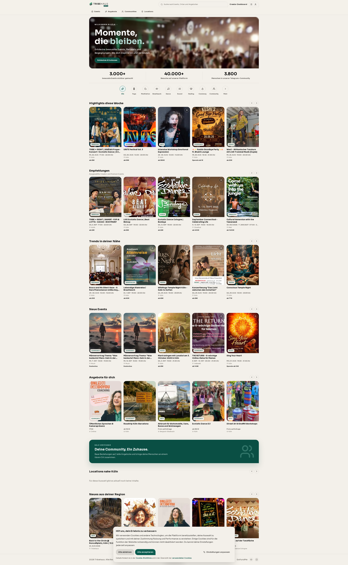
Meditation (145, 94)
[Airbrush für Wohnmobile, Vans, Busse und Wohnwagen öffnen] (174, 407)
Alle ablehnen (125, 552)
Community (213, 94)
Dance (168, 94)
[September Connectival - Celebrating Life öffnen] (208, 204)
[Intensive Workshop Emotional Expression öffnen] (174, 134)
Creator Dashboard (238, 4)
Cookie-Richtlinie (144, 558)
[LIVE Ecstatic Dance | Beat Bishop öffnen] (140, 204)
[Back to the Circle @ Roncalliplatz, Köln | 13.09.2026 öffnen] (105, 524)
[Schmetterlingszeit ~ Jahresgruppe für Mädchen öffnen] (140, 524)
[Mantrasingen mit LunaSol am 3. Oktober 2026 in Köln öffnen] (174, 340)
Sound (179, 94)
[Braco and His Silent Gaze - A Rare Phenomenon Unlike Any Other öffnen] (105, 272)
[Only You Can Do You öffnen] (174, 524)
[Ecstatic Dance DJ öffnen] (208, 407)
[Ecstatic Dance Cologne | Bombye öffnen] (174, 204)
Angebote (112, 11)
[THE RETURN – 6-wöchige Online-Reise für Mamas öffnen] (208, 340)
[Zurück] (252, 103)
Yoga (134, 94)
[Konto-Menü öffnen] (254, 4)
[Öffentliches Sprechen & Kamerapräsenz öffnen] (105, 407)
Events (97, 11)
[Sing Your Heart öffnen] (243, 340)
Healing (191, 94)
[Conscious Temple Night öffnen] (243, 272)
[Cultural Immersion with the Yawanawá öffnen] (243, 204)
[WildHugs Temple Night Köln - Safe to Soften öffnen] (174, 272)
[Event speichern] (118, 110)
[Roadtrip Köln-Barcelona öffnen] (140, 407)
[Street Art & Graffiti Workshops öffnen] (243, 407)
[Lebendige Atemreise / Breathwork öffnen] (140, 272)
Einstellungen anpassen (218, 552)
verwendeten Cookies (182, 558)
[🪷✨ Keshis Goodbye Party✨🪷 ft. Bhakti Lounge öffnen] (208, 134)
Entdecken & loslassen (107, 60)
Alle (122, 94)
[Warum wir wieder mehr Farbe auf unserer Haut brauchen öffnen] (208, 524)
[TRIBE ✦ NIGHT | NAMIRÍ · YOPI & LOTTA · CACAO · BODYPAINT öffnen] (105, 204)
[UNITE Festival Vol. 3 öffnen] (140, 134)
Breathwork (157, 94)
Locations (148, 11)
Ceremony (202, 94)
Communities (130, 11)
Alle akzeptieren (145, 552)
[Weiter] (256, 103)
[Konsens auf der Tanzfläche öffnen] (243, 524)
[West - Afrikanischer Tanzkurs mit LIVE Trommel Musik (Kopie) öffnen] (243, 134)
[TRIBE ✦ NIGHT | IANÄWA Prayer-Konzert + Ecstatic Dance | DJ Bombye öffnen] (105, 134)
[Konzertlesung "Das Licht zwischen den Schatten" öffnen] (208, 272)
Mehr (225, 94)
